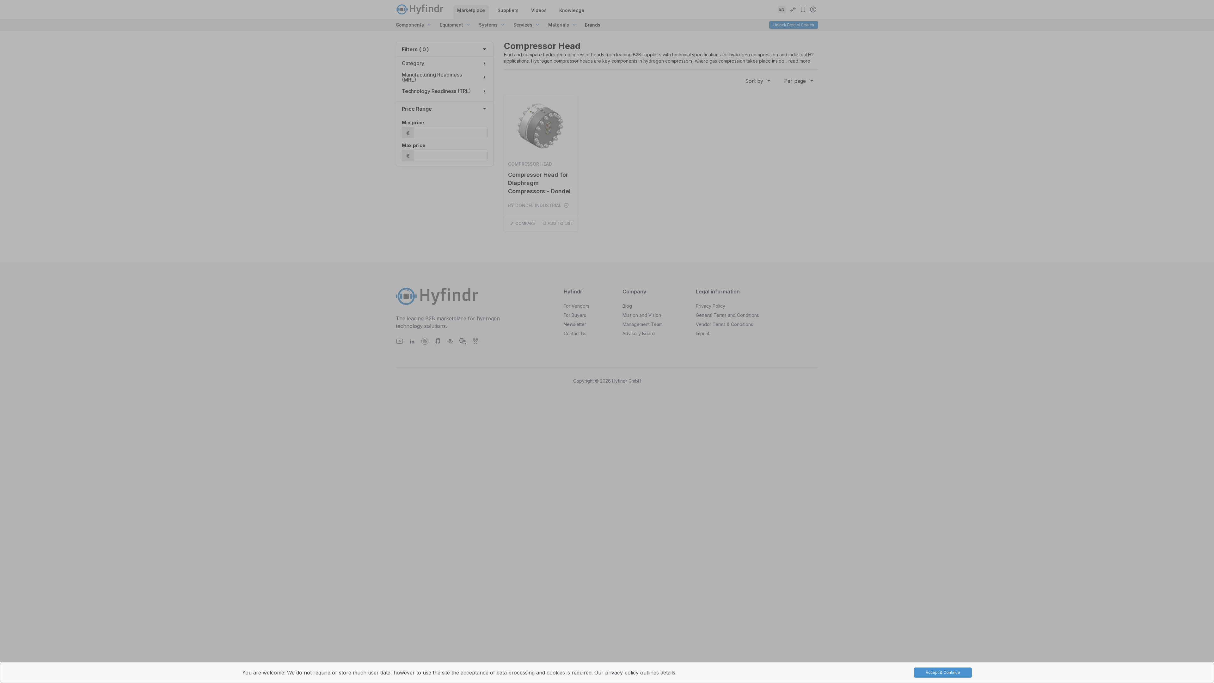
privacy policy (622, 672)
